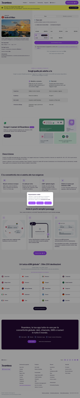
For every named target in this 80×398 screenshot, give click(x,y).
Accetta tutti (48, 202)
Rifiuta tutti (32, 202)
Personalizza (40, 202)
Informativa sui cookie (45, 199)
